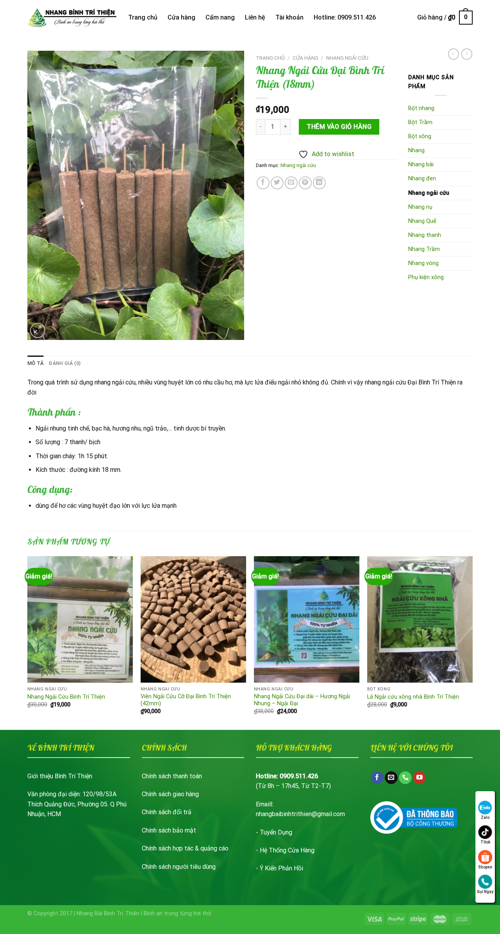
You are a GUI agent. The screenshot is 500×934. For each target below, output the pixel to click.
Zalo (485, 817)
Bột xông (419, 136)
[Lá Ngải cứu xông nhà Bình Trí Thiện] (420, 619)
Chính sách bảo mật (169, 830)
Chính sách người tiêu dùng (179, 866)
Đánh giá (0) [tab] (64, 363)
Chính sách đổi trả (166, 812)
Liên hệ (255, 17)
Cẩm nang (220, 17)
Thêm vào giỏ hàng (339, 126)
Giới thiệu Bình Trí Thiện (59, 776)
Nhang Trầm (424, 249)
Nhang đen (422, 178)
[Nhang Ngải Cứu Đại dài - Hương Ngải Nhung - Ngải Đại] (306, 619)
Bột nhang (421, 108)
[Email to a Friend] (291, 182)
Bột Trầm (420, 122)
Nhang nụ (420, 207)
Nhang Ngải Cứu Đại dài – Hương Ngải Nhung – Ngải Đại (302, 700)
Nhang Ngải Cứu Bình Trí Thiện (66, 697)
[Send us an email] (391, 778)
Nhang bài (421, 164)
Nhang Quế (422, 221)
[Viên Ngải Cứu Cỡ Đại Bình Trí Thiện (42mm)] (193, 619)
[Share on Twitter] (277, 182)
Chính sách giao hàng (170, 794)
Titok (485, 842)
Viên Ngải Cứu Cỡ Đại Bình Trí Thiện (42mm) (186, 700)
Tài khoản (289, 17)
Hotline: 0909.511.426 (345, 17)
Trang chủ (142, 17)
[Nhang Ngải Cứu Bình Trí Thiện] (80, 619)
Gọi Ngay (485, 892)
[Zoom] (37, 330)
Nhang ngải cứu (347, 58)
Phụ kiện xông (426, 277)
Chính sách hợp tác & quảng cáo (185, 848)
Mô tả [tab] (35, 363)
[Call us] (405, 778)
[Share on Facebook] (263, 182)
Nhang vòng (423, 263)
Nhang (416, 150)
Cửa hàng (181, 17)
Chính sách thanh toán (172, 776)
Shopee (485, 867)
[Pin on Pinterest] (305, 182)
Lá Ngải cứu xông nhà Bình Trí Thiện (413, 697)
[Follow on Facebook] (377, 778)
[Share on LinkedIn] (319, 182)
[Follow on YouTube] (419, 778)
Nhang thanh (424, 235)
